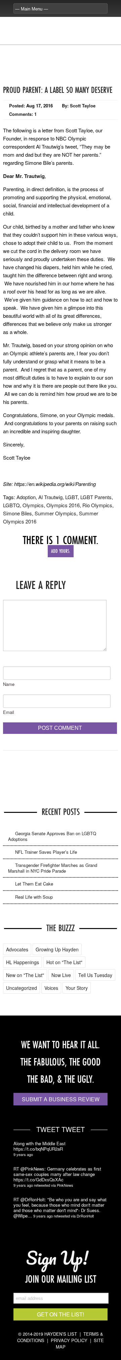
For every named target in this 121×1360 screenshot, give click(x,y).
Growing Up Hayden (57, 949)
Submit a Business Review (60, 1099)
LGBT (71, 497)
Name (8, 684)
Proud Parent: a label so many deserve (57, 90)
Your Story (77, 987)
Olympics (33, 505)
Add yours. (60, 551)
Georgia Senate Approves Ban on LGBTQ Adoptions (52, 836)
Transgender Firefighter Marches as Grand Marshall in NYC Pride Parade (52, 868)
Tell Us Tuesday (95, 975)
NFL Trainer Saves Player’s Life (46, 852)
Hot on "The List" (64, 962)
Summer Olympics (55, 513)
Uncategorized (21, 987)
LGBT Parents (96, 497)
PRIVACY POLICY (69, 1340)
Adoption (26, 497)
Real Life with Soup (34, 897)
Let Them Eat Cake (34, 883)
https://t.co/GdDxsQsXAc (38, 1179)
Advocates (17, 949)
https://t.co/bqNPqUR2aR (38, 1149)
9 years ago (23, 1154)
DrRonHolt (85, 1215)
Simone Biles (17, 513)
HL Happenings (22, 962)
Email (8, 712)
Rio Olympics (97, 505)
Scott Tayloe (82, 105)
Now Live (61, 975)
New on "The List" (25, 975)
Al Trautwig (50, 497)
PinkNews (65, 1185)
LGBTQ (11, 505)
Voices (51, 987)
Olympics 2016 (63, 505)
